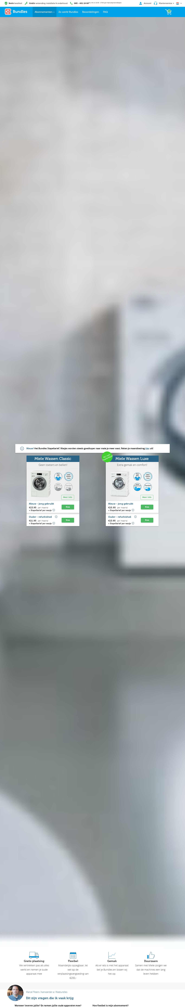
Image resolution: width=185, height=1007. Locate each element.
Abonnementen (44, 11)
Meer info (67, 497)
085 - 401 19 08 (81, 3)
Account (147, 3)
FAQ (105, 11)
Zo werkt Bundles (68, 11)
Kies (68, 507)
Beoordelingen (90, 11)
